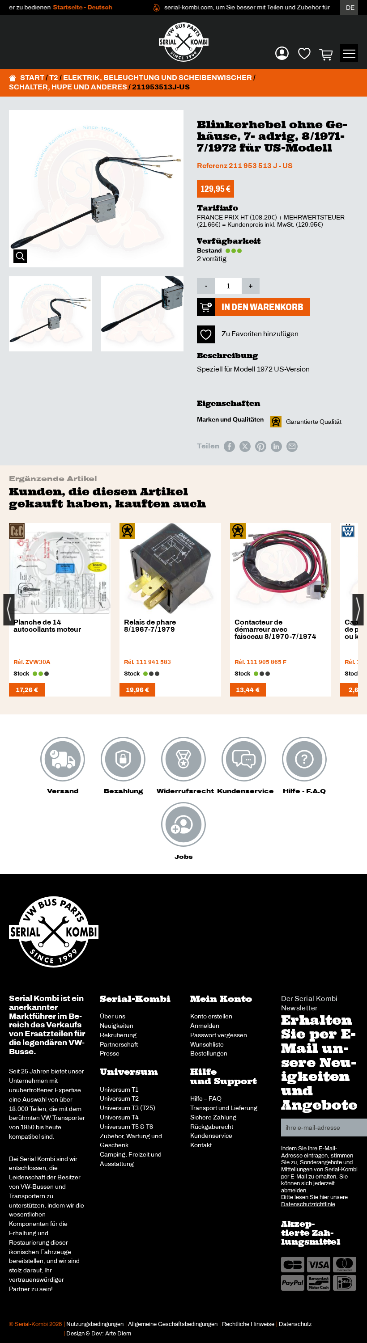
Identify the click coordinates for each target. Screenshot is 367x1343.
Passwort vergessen (218, 1035)
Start (32, 77)
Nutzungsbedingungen (95, 1324)
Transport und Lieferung (223, 1107)
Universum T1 (119, 1089)
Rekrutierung (118, 1035)
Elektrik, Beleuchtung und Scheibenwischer (157, 77)
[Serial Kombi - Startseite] (183, 42)
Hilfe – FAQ (206, 1098)
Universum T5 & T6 (126, 1126)
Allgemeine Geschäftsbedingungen (173, 1324)
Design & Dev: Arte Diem (98, 1333)
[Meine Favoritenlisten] (304, 53)
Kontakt (201, 1145)
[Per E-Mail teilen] (292, 446)
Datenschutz (295, 1324)
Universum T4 (119, 1117)
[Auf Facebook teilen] (229, 446)
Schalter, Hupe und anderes (68, 87)
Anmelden (204, 1025)
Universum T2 (119, 1098)
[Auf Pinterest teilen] (260, 446)
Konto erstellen (211, 1016)
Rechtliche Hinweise (248, 1324)
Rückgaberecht (211, 1126)
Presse (109, 1053)
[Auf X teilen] (245, 446)
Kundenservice (211, 1135)
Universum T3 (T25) (127, 1107)
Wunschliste (207, 1044)
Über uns (112, 1016)
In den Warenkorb (262, 307)
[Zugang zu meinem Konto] (282, 53)
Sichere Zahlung (213, 1117)
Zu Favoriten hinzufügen (260, 334)
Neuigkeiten (116, 1025)
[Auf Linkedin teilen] (276, 446)
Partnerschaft (119, 1044)
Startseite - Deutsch (69, 7)
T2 (53, 77)
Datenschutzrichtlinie (308, 1204)
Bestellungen (208, 1053)
